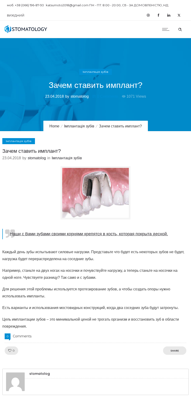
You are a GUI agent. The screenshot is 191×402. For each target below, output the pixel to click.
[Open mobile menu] (166, 29)
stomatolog (80, 96)
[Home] (26, 32)
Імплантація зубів (79, 126)
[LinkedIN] (169, 15)
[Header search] (180, 29)
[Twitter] (179, 15)
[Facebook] (158, 15)
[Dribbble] (148, 15)
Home (54, 126)
